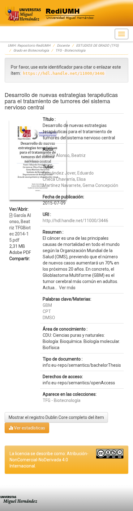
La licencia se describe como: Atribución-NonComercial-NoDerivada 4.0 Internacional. (49, 459)
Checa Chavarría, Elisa (64, 179)
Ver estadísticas (29, 427)
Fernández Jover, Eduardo (68, 173)
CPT (47, 311)
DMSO (49, 317)
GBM (47, 305)
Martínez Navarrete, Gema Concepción (80, 185)
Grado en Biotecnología (31, 51)
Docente (63, 46)
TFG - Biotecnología (70, 51)
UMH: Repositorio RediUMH (29, 46)
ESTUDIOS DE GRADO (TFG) (97, 46)
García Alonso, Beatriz (64, 155)
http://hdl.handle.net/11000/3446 (75, 220)
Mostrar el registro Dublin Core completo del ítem (56, 417)
